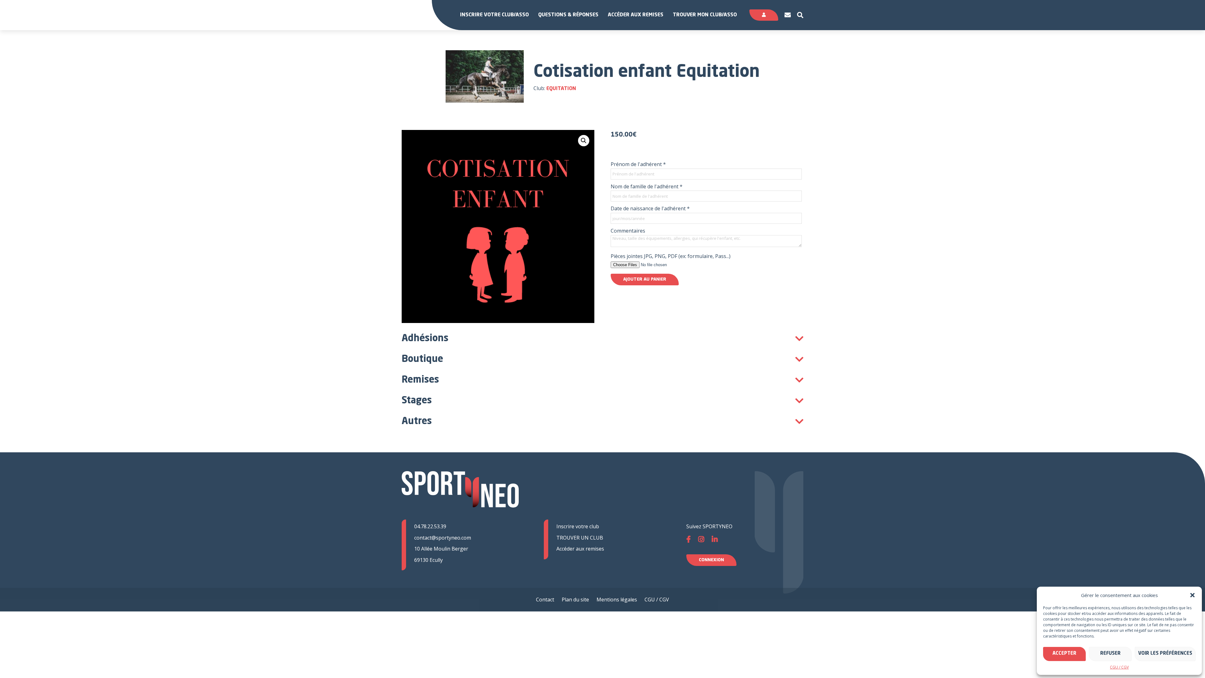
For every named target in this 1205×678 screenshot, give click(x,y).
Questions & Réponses (568, 15)
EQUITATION (561, 88)
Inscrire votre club (577, 526)
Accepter (1064, 653)
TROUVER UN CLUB (579, 537)
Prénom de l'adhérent (638, 164)
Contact (545, 599)
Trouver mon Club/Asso (705, 15)
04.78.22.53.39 (430, 526)
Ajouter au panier (644, 279)
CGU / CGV (1119, 667)
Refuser (1110, 653)
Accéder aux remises (635, 15)
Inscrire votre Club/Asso (494, 15)
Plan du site (575, 599)
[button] (1192, 595)
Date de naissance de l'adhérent (650, 208)
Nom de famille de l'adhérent (647, 186)
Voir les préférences (1165, 653)
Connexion (711, 560)
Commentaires (628, 230)
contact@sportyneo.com (442, 537)
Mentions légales (617, 599)
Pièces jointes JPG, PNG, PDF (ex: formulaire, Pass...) (671, 256)
